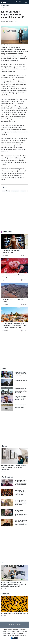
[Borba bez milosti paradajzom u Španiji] (14, 265)
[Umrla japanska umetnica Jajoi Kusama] (14, 604)
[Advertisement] (14, 213)
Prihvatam (14, 637)
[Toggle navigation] (26, 1)
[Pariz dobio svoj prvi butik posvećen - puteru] (14, 241)
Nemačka (5, 191)
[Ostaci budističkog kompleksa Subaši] (14, 290)
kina (23, 191)
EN (20, 2)
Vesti (3, 7)
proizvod (15, 191)
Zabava (24, 255)
